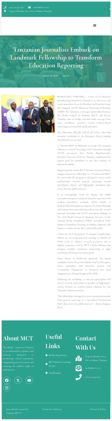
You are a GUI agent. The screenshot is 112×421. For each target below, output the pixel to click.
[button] (94, 25)
